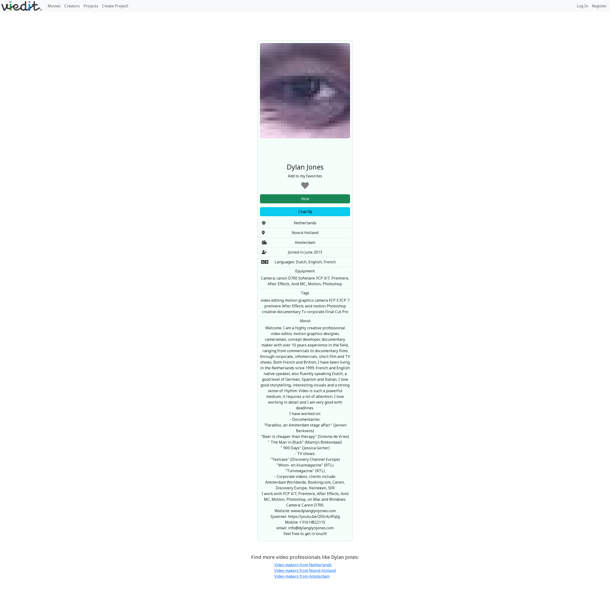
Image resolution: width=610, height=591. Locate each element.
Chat (303, 211)
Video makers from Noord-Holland (305, 570)
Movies (54, 6)
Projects (91, 6)
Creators (72, 6)
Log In (582, 6)
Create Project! (115, 6)
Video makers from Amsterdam (302, 576)
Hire (305, 198)
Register (599, 6)
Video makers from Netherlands (303, 564)
